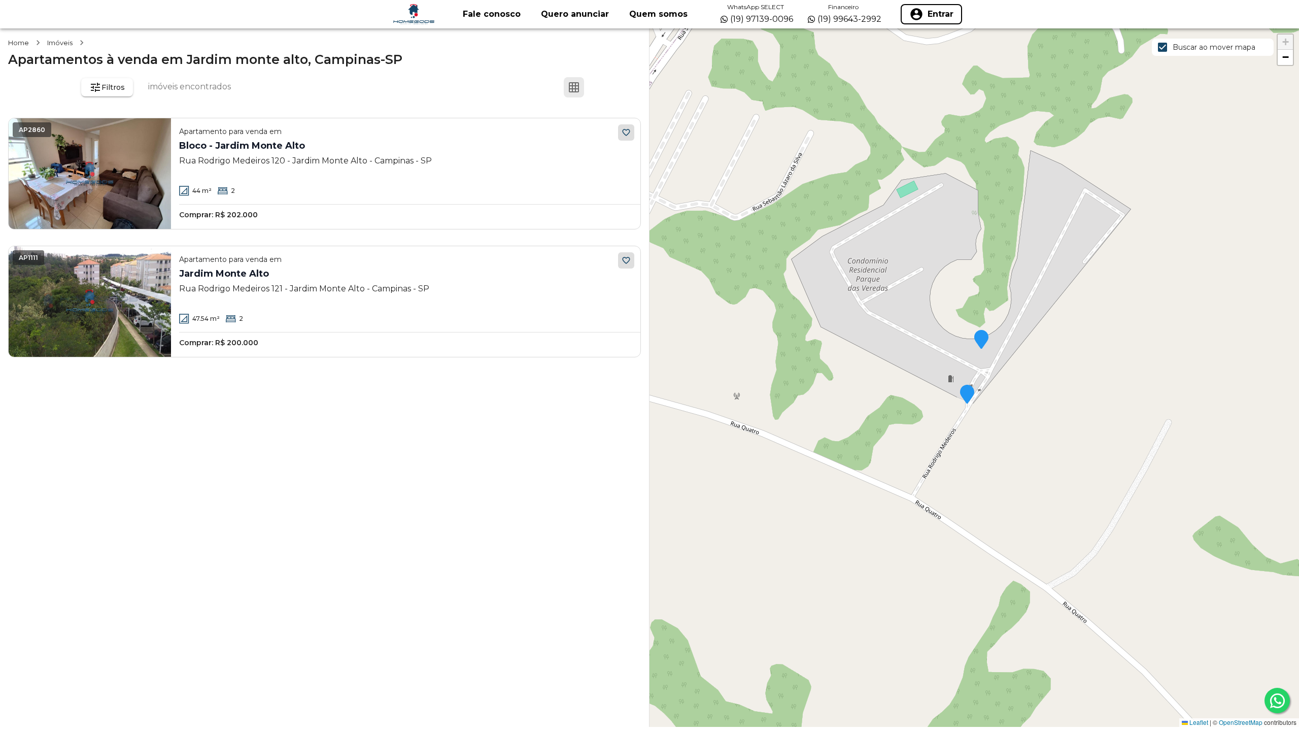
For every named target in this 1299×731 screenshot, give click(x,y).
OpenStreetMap (1240, 722)
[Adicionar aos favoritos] (626, 132)
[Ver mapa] (622, 87)
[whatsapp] (1277, 700)
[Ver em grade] (574, 87)
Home (18, 43)
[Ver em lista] (598, 87)
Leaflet (1198, 722)
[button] (981, 340)
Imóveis (60, 43)
